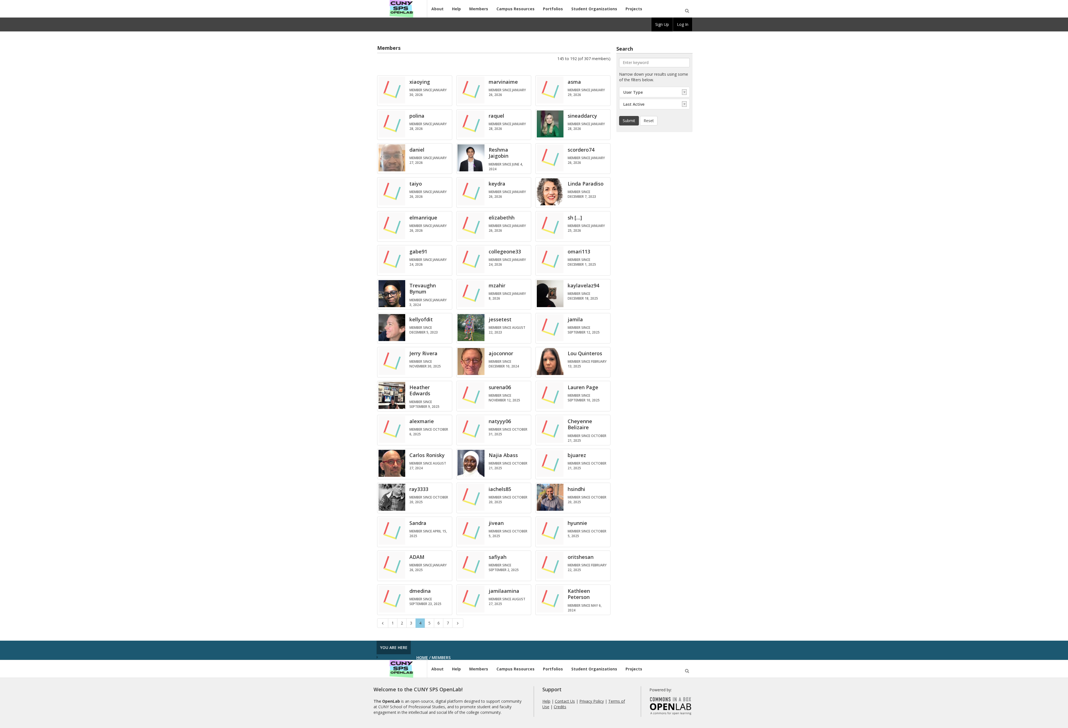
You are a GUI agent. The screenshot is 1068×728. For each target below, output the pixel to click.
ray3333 (418, 489)
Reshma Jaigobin (498, 152)
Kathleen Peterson (579, 594)
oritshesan (581, 557)
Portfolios (553, 8)
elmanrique (423, 217)
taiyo (415, 183)
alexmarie (421, 421)
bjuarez (577, 455)
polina (416, 115)
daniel (416, 149)
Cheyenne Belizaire (580, 424)
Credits (560, 706)
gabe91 (418, 251)
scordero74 (581, 149)
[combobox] (654, 92)
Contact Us (565, 701)
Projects (634, 8)
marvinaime (503, 81)
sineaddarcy (582, 115)
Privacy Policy (591, 701)
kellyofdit (421, 319)
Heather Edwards (419, 390)
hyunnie (577, 523)
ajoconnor (501, 353)
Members (478, 8)
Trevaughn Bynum (422, 288)
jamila (575, 319)
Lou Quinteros (585, 353)
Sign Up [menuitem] (662, 24)
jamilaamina (504, 591)
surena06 (500, 387)
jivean (496, 523)
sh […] (575, 217)
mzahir (497, 285)
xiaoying (419, 81)
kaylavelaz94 (583, 285)
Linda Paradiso (586, 183)
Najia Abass (503, 455)
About (437, 8)
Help (456, 8)
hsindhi (576, 489)
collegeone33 (505, 251)
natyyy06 (500, 421)
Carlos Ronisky (427, 455)
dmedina (420, 591)
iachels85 (500, 489)
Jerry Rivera (423, 353)
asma (574, 81)
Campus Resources (515, 8)
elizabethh (502, 217)
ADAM (416, 557)
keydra (497, 183)
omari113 (579, 251)
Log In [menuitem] (682, 24)
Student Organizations (594, 8)
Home (422, 657)
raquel (496, 115)
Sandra (417, 523)
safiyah (497, 557)
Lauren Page (583, 387)
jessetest (500, 319)
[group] (662, 24)
